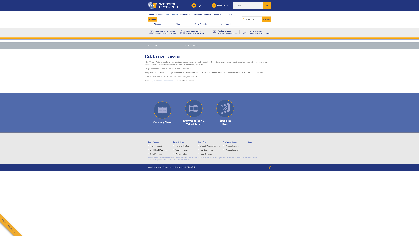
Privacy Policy (181, 153)
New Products (156, 145)
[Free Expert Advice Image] (214, 32)
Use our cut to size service (195, 33)
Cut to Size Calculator (176, 45)
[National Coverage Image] (245, 32)
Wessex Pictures (232, 145)
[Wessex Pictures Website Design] (151, 32)
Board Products (200, 24)
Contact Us (228, 14)
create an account (165, 80)
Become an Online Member (191, 14)
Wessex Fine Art (232, 149)
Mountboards (226, 24)
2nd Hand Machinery (159, 149)
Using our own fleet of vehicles (165, 33)
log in (153, 80)
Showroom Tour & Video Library (193, 122)
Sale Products (156, 153)
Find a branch (222, 5)
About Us (207, 14)
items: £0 (251, 19)
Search (267, 5)
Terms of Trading (182, 145)
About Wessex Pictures (210, 145)
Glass (178, 24)
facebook (260, 146)
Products (159, 14)
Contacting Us (206, 149)
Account (152, 19)
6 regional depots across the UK (260, 33)
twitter (250, 146)
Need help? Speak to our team (228, 33)
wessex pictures (168, 5)
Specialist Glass (225, 122)
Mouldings (158, 24)
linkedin (255, 146)
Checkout (266, 19)
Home (151, 14)
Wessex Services (172, 14)
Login (199, 5)
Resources (217, 14)
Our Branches (206, 153)
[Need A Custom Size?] (182, 32)
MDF (189, 45)
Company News (162, 122)
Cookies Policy (181, 149)
